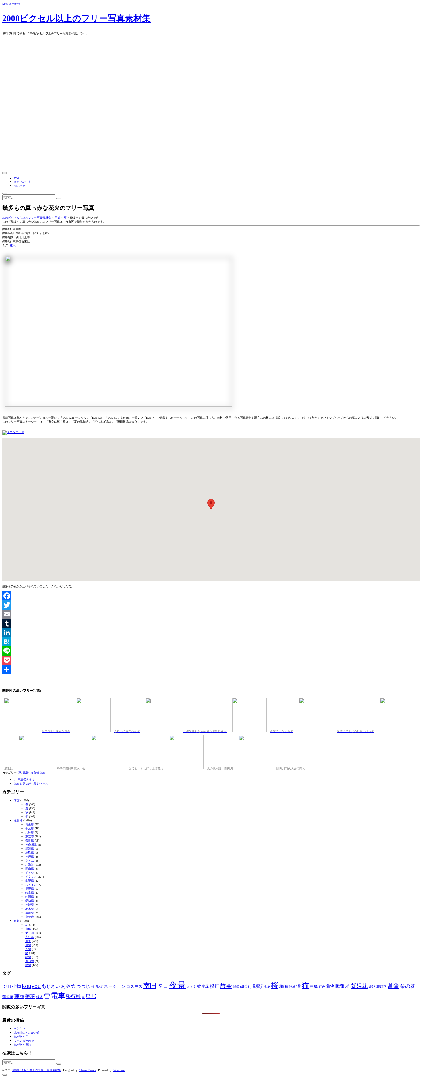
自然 (28, 928)
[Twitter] (211, 605)
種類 (17, 920)
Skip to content (11, 3)
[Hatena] (211, 641)
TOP (16, 178)
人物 (28, 949)
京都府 (29, 916)
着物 (330, 986)
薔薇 (30, 996)
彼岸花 (203, 986)
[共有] (211, 669)
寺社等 (29, 937)
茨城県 (29, 904)
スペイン (31, 884)
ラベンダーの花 (24, 1040)
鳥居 (91, 996)
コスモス (134, 986)
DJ (4, 986)
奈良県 (29, 840)
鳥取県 (29, 852)
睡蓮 (339, 986)
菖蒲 (393, 986)
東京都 (34, 772)
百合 (322, 986)
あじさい (51, 986)
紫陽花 (359, 986)
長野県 (29, 888)
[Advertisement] (211, 127)
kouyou (31, 985)
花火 (13, 245)
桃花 (267, 986)
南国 (149, 985)
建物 (28, 945)
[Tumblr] (211, 623)
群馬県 (29, 912)
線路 (372, 987)
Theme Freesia (87, 1070)
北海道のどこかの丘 (27, 1032)
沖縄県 (29, 856)
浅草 (292, 986)
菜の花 (407, 986)
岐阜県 (29, 892)
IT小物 (14, 986)
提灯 (214, 986)
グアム (29, 860)
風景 (26, 772)
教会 (226, 985)
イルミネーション (108, 986)
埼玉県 (29, 824)
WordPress (119, 1070)
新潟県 (29, 848)
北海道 (29, 864)
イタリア (31, 876)
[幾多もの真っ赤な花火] (13, 432)
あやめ (68, 986)
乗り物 (29, 932)
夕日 (162, 986)
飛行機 (73, 996)
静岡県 (29, 896)
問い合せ (19, 185)
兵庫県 (29, 832)
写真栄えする (24, 779)
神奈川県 (31, 844)
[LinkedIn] (211, 632)
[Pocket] (211, 660)
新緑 (236, 986)
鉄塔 (39, 997)
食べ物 (29, 961)
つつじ (83, 986)
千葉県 (29, 828)
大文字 (191, 986)
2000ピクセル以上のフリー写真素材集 (76, 18)
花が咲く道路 (22, 1044)
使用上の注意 (22, 181)
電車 (58, 996)
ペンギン (19, 1028)
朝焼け (246, 986)
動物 (28, 965)
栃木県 (29, 908)
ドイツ (29, 872)
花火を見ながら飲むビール (33, 783)
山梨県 (29, 880)
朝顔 (258, 986)
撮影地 (18, 820)
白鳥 (314, 986)
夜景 (177, 985)
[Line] (211, 651)
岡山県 (29, 868)
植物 (28, 957)
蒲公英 (7, 997)
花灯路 (381, 987)
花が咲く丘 (21, 1036)
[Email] (211, 614)
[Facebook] (211, 595)
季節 (17, 800)
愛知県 (29, 900)
